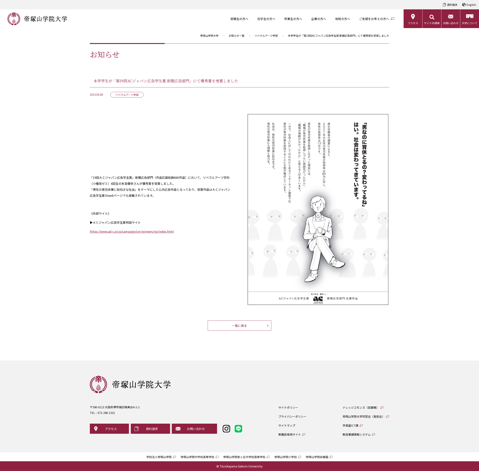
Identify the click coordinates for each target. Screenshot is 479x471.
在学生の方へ (266, 18)
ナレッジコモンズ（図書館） (361, 407)
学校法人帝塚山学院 (159, 457)
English (471, 5)
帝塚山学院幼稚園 (317, 457)
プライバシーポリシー (292, 416)
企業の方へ (318, 18)
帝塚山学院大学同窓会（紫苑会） (364, 416)
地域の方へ (342, 18)
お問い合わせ (451, 23)
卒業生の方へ (293, 18)
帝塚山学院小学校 (285, 457)
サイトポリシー (288, 407)
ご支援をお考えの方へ (374, 18)
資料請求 (452, 5)
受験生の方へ (239, 18)
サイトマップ (286, 425)
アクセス (413, 23)
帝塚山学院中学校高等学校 (197, 457)
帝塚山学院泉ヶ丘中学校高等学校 (244, 457)
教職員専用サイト (289, 434)
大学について (470, 23)
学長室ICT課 (350, 425)
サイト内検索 (432, 23)
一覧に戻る (239, 325)
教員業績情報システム (357, 434)
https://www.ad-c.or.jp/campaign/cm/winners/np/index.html (132, 231)
